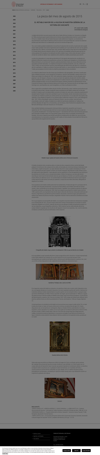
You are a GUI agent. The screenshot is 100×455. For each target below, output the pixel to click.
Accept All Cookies (86, 450)
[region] (50, 450)
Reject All (76, 450)
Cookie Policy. (5, 453)
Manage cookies (66, 450)
